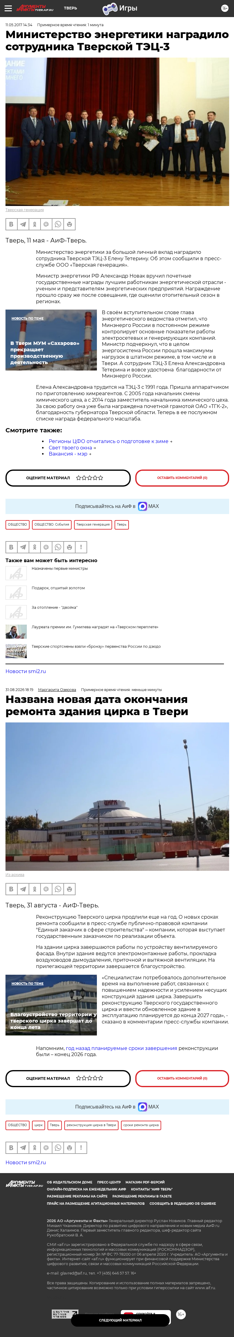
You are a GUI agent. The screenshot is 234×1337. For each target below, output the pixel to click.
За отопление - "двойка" (54, 607)
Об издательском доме (69, 1182)
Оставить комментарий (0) (182, 478)
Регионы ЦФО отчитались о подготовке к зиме (108, 441)
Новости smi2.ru (25, 671)
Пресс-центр (109, 1182)
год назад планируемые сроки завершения (122, 1048)
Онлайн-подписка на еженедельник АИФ (86, 1189)
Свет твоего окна (70, 448)
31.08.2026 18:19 (19, 689)
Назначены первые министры (60, 568)
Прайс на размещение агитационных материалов (96, 1204)
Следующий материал (120, 1320)
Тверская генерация (24, 209)
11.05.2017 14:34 (18, 25)
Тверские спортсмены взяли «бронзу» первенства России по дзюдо (96, 646)
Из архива (14, 874)
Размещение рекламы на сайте (77, 1196)
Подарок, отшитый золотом (58, 588)
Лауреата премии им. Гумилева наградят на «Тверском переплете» (95, 627)
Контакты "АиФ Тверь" (151, 1189)
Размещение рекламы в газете (142, 1196)
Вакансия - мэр (68, 454)
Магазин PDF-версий (145, 1182)
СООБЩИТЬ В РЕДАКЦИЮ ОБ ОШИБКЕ (183, 1204)
